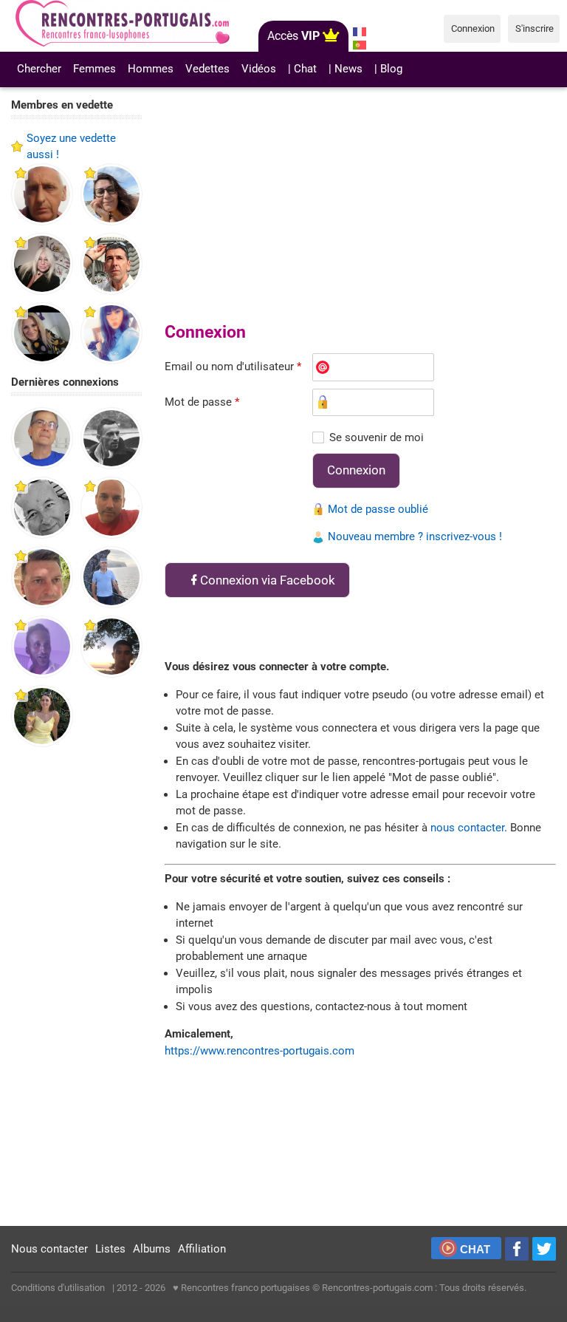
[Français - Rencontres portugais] (359, 31)
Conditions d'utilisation (58, 1287)
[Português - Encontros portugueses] (359, 45)
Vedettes (207, 68)
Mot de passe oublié (378, 509)
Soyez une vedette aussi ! (71, 147)
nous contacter (467, 827)
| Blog (388, 68)
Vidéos (258, 68)
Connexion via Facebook (267, 580)
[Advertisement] (76, 987)
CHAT (475, 1249)
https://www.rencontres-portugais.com (259, 1050)
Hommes (150, 68)
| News (345, 68)
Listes (110, 1248)
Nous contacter (49, 1248)
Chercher (39, 68)
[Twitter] (544, 1249)
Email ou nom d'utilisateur (233, 366)
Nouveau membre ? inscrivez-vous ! (415, 536)
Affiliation (202, 1248)
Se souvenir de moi (376, 437)
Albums (152, 1248)
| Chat (302, 68)
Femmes (94, 68)
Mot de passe (202, 402)
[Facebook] (517, 1249)
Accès (293, 36)
